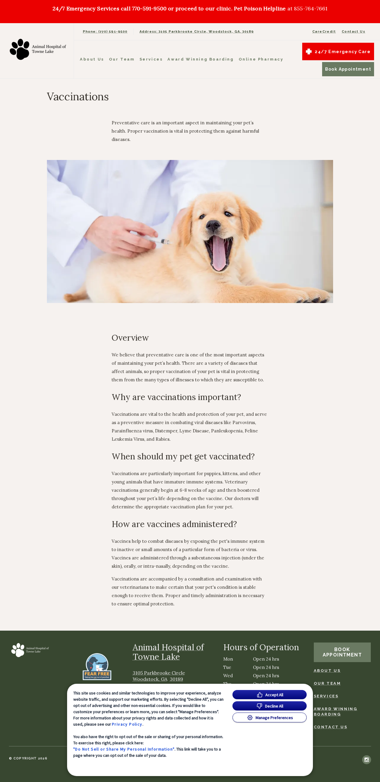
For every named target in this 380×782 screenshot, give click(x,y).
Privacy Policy (127, 724)
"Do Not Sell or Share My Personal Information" (124, 749)
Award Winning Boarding (200, 59)
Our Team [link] (122, 59)
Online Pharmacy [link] (261, 59)
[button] (99, 667)
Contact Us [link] (353, 32)
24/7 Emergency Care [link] (342, 51)
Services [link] (151, 59)
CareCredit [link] (324, 32)
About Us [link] (92, 59)
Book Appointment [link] (348, 69)
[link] (38, 49)
